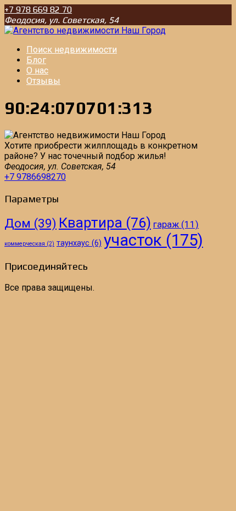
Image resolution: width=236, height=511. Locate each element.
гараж (176, 224)
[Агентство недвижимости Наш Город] (85, 30)
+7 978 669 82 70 (38, 9)
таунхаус (79, 243)
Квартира (105, 222)
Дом (30, 223)
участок (153, 240)
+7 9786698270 (35, 177)
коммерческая (29, 243)
